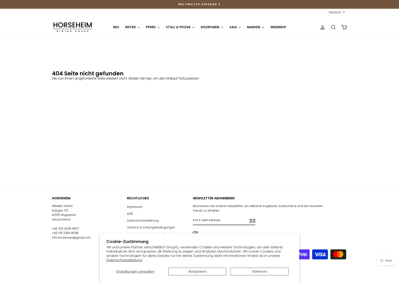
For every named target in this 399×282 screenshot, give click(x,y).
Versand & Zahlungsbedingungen (151, 227)
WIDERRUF (278, 27)
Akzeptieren (197, 271)
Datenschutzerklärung (124, 260)
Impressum (135, 207)
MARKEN (254, 27)
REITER (131, 27)
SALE (233, 27)
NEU (116, 27)
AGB (130, 214)
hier (148, 78)
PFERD (151, 27)
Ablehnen (259, 271)
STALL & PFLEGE (178, 27)
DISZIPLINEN (210, 27)
